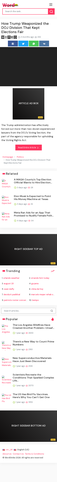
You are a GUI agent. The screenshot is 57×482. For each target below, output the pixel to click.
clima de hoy (37, 289)
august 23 (9, 283)
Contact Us (18, 454)
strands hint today (40, 278)
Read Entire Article (27, 147)
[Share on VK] (44, 43)
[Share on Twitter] (23, 43)
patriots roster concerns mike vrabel (22, 300)
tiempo (35, 300)
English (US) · (23, 449)
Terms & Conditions (34, 454)
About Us (7, 454)
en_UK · (10, 449)
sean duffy (9, 289)
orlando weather (11, 278)
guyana (34, 283)
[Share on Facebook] (13, 43)
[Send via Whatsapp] (34, 43)
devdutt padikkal (12, 294)
